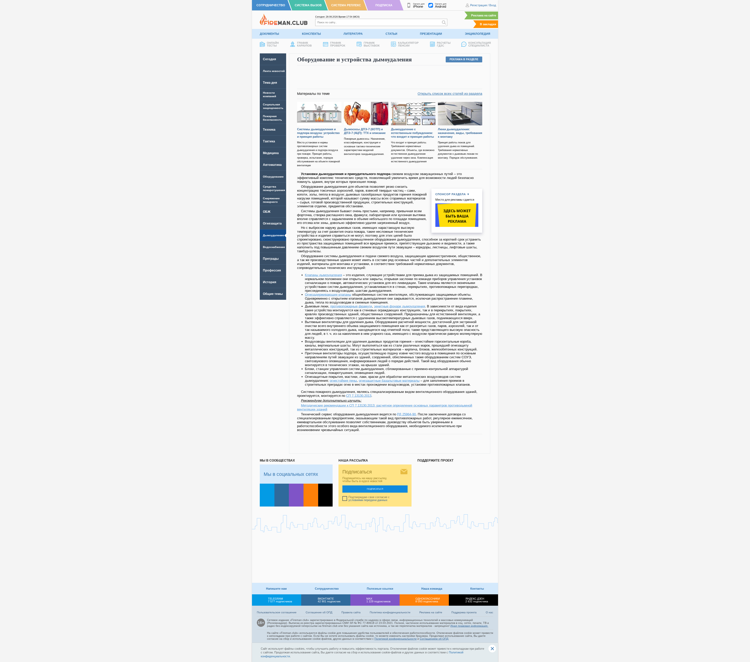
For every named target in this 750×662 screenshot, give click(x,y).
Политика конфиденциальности (390, 612)
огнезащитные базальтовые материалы (389, 381)
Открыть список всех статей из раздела (450, 94)
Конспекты (311, 33)
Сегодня (269, 59)
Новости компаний (269, 94)
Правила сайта (351, 612)
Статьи (391, 33)
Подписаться (375, 489)
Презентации (431, 33)
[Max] (296, 495)
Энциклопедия (477, 33)
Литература (353, 33)
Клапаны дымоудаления (323, 275)
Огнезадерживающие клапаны (328, 294)
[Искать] (444, 22)
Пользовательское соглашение (276, 612)
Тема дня (270, 82)
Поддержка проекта (464, 612)
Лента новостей (274, 71)
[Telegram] (267, 495)
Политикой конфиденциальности (395, 638)
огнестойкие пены (343, 381)
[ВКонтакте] (281, 495)
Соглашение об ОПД (319, 612)
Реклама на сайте (483, 15)
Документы (269, 33)
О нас (489, 612)
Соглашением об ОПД (434, 638)
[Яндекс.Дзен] (325, 495)
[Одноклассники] (311, 495)
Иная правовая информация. (469, 625)
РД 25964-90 (406, 414)
